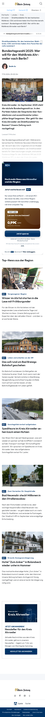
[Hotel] (22, 542)
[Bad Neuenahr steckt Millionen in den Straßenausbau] (22, 475)
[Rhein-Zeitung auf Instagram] (25, 695)
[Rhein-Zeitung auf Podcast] (29, 695)
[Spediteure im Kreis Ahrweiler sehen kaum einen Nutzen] (22, 409)
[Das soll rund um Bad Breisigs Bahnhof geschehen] (22, 342)
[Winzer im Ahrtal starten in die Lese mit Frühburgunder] (22, 278)
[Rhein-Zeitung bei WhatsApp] (15, 695)
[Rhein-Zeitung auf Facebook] (20, 695)
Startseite (5, 15)
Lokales (14, 15)
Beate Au (12, 66)
